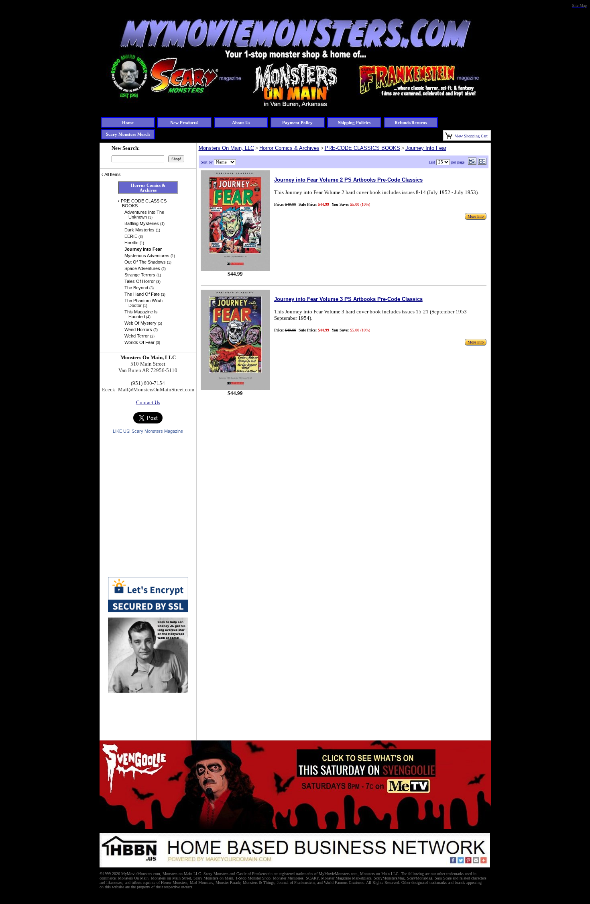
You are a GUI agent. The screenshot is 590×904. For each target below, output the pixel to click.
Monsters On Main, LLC (226, 148)
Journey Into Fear (425, 148)
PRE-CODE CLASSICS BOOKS (362, 148)
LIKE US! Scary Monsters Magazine (148, 431)
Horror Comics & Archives (289, 148)
